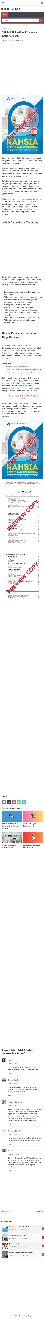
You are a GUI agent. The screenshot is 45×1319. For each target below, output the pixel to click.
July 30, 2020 (12, 1063)
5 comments (19, 40)
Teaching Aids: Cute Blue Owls (19, 1227)
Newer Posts (6, 1211)
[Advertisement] (22, 67)
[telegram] (24, 802)
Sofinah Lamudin (13, 1151)
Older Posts (39, 1211)
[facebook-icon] (42, 3)
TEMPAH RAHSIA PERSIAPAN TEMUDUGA (22, 483)
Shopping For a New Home (18, 1235)
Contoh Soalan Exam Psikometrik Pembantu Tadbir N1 (23, 370)
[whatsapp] (19, 802)
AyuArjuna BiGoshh (14, 1131)
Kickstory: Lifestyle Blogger (25, 1316)
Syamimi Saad (13, 1080)
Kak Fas (10, 1060)
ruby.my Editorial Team (15, 1102)
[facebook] (4, 802)
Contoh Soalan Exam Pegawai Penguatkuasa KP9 (21, 373)
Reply (9, 1073)
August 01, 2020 (13, 1154)
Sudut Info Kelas (14, 1244)
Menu (4, 15)
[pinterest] (14, 802)
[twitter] (9, 802)
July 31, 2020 (12, 1105)
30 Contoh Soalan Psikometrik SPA (17, 367)
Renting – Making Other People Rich (21, 1252)
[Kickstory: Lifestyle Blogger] (10, 9)
